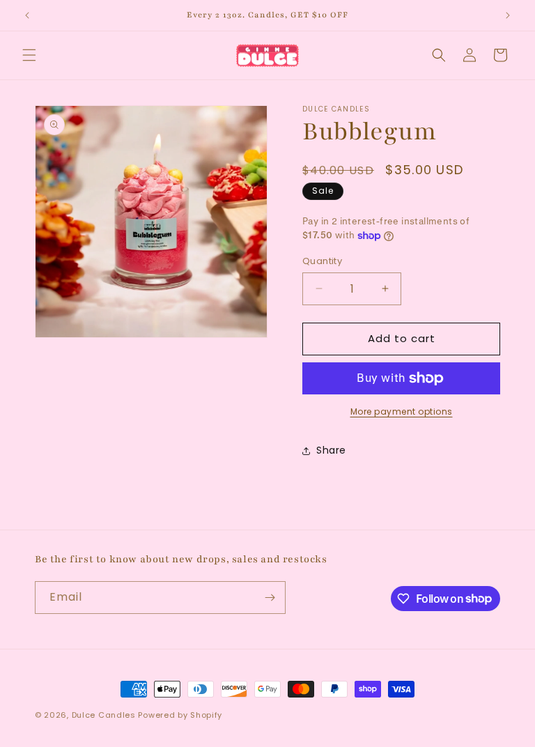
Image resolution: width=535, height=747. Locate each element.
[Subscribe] (269, 597)
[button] (29, 55)
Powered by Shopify (180, 715)
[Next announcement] (508, 15)
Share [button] (331, 450)
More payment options (401, 411)
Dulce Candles (104, 715)
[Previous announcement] (27, 15)
